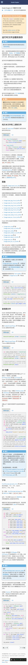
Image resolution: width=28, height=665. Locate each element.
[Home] (2, 10)
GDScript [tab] (6, 135)
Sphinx (7, 660)
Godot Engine (15, 2)
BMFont (5, 493)
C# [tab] (12, 135)
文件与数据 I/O (8, 10)
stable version (12, 30)
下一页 (22, 647)
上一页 (6, 647)
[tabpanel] (14, 144)
